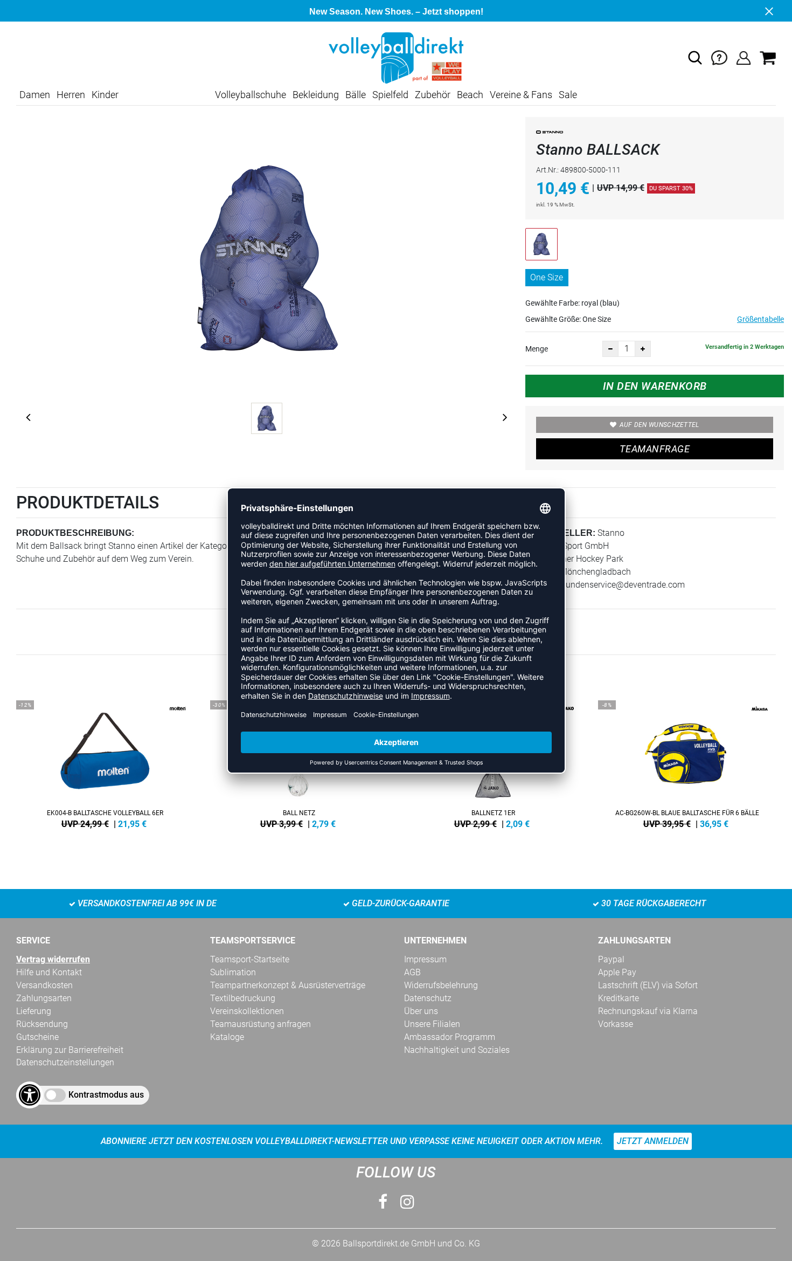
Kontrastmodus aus (106, 1095)
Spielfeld (390, 94)
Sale (568, 94)
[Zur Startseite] (396, 57)
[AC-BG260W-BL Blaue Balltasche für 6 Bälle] (687, 762)
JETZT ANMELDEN (653, 1141)
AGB (412, 972)
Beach (470, 94)
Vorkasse (615, 1024)
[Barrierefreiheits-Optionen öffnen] (29, 1094)
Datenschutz (427, 998)
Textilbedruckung (242, 998)
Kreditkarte (618, 998)
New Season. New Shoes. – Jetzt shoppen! (396, 11)
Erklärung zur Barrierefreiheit (69, 1050)
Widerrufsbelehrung (441, 985)
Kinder (105, 94)
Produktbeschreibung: (75, 533)
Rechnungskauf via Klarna (648, 1011)
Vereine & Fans (521, 94)
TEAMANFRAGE (655, 448)
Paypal (611, 959)
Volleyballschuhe (250, 94)
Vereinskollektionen (247, 1011)
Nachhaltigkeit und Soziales (457, 1050)
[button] (695, 58)
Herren (71, 94)
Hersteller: (564, 533)
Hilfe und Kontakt (49, 972)
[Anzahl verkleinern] (610, 349)
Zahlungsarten (44, 998)
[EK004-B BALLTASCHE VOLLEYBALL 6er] (105, 762)
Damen (34, 94)
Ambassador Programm (449, 1037)
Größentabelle (760, 319)
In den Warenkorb (655, 386)
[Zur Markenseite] (549, 134)
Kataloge (227, 1037)
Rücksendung (42, 1024)
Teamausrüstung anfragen (260, 1024)
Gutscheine (37, 1037)
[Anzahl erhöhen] (643, 349)
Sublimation (233, 972)
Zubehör (432, 94)
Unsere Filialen (432, 1024)
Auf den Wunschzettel (659, 425)
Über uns (421, 1011)
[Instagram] (407, 1202)
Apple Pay (617, 972)
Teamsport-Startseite (249, 959)
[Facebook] (382, 1202)
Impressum (425, 959)
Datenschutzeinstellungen (65, 1062)
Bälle (355, 94)
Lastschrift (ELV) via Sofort (648, 985)
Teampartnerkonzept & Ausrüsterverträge (287, 985)
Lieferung (33, 1011)
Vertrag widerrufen (53, 959)
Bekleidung (316, 94)
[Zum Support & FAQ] (719, 57)
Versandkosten (44, 985)
